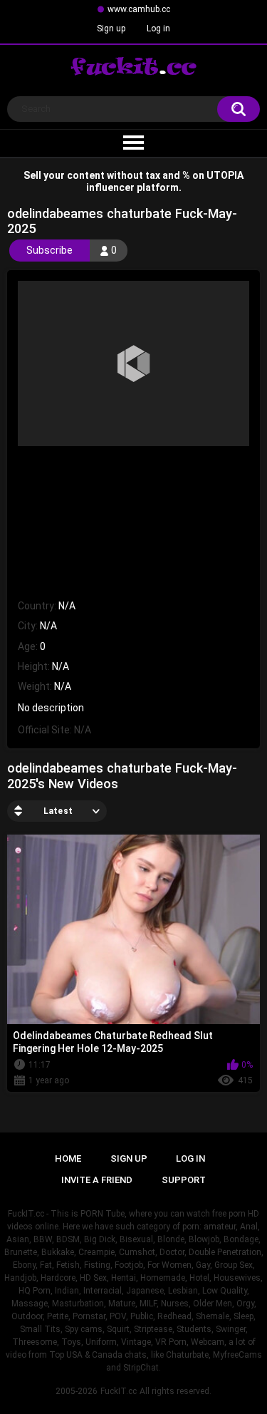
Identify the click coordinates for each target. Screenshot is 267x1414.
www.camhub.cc (139, 9)
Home (68, 1158)
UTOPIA (225, 175)
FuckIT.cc (118, 1391)
